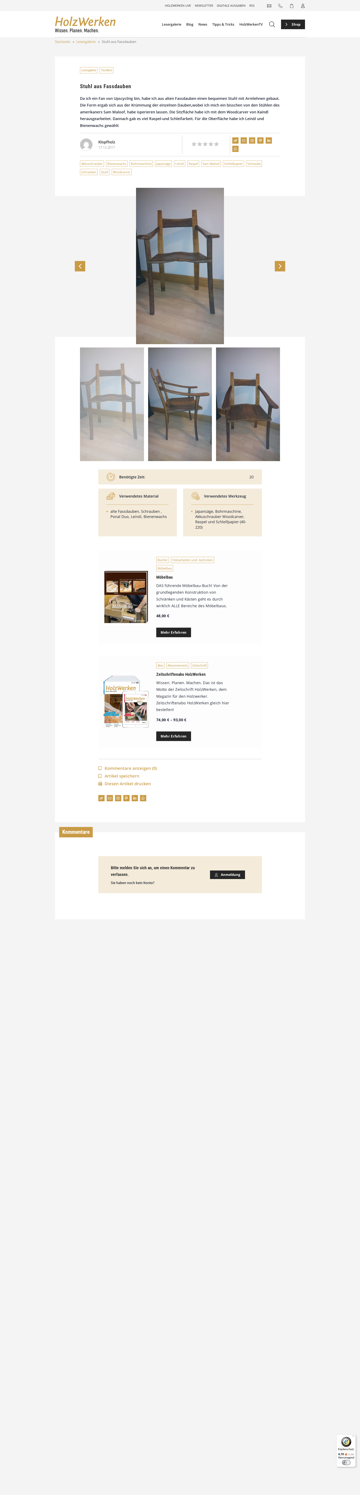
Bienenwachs (116, 164)
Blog (189, 24)
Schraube (254, 164)
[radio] (194, 145)
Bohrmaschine (141, 164)
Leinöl (179, 164)
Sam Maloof (211, 164)
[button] (280, 266)
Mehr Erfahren (174, 632)
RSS (252, 6)
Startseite (62, 41)
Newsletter (204, 6)
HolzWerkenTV (251, 24)
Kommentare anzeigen (131, 768)
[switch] (346, 1462)
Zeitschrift (199, 665)
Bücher (163, 560)
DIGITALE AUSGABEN (231, 6)
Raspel (193, 164)
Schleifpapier (233, 164)
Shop (296, 24)
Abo (160, 665)
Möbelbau (165, 568)
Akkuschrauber (92, 164)
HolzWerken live (178, 6)
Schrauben (88, 172)
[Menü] (353, 1437)
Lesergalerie (171, 24)
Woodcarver (121, 172)
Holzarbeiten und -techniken (192, 560)
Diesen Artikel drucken (128, 783)
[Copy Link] (235, 140)
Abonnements (178, 665)
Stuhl (104, 172)
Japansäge (163, 164)
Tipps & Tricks (223, 24)
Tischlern (106, 70)
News (202, 24)
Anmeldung (230, 874)
